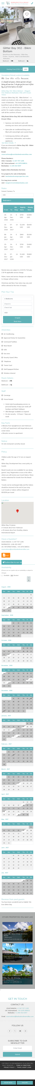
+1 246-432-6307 (21, 1013)
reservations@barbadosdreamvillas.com (20, 1016)
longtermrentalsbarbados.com (17, 183)
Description (5, 75)
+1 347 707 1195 (18, 161)
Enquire (25, 1083)
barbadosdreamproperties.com (17, 176)
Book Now (8, 1083)
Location (18, 75)
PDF (7, 556)
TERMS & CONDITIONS (23, 1065)
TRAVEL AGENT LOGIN (24, 1067)
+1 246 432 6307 (15, 166)
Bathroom (21, 61)
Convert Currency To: (8, 191)
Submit (17, 1054)
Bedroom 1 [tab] (7, 200)
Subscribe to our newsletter (13, 562)
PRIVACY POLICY (9, 1067)
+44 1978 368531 (21, 163)
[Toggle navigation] (2, 3)
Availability (26, 75)
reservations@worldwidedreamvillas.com (16, 154)
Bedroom (6, 61)
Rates (12, 75)
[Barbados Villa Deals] (17, 3)
